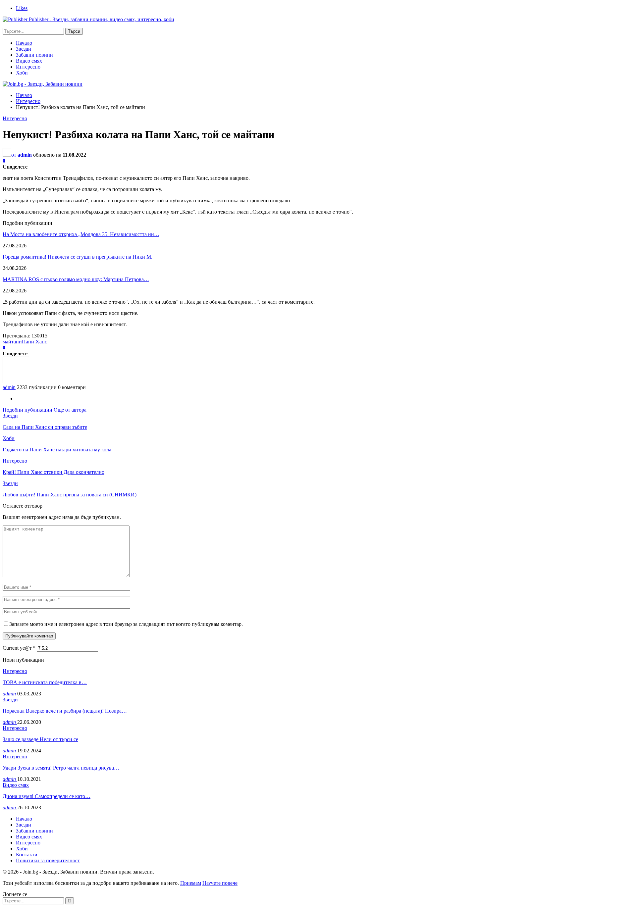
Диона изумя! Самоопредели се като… (46, 796)
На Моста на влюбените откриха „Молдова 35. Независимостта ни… (81, 234)
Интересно (28, 67)
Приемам (190, 883)
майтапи (12, 341)
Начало (24, 43)
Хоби (22, 73)
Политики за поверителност (48, 860)
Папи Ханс (34, 341)
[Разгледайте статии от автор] (16, 381)
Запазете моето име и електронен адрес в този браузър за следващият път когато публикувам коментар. (126, 624)
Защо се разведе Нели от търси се (40, 739)
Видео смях (29, 61)
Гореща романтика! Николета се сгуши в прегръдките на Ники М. (77, 257)
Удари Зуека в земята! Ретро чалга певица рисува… (61, 768)
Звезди (23, 49)
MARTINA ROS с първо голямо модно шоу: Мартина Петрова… (76, 279)
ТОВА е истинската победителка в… (45, 682)
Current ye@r (19, 648)
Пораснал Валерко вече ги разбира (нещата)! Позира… (65, 711)
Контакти (26, 854)
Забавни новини (34, 55)
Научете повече (220, 883)
